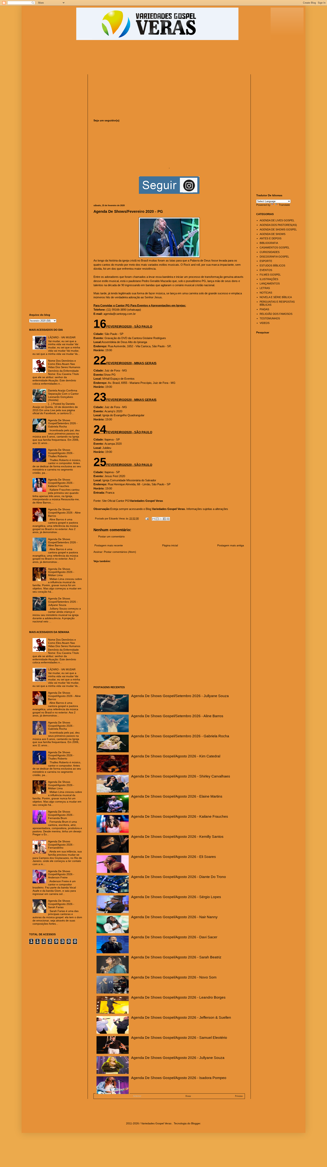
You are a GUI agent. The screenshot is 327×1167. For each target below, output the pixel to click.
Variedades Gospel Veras (146, 500)
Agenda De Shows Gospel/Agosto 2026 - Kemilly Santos (177, 837)
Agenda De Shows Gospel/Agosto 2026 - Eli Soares (173, 857)
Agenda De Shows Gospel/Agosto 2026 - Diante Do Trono (178, 877)
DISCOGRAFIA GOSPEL (274, 256)
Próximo (239, 1096)
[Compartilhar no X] (161, 519)
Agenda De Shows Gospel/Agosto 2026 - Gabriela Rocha (61, 725)
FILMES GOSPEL (270, 274)
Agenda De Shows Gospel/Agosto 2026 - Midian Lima (61, 572)
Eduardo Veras (117, 518)
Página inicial (170, 545)
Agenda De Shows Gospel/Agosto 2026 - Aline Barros (64, 512)
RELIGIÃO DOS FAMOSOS (276, 313)
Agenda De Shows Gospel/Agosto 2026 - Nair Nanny (174, 917)
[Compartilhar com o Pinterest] (168, 519)
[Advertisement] (121, 59)
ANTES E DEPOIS (270, 238)
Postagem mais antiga (230, 545)
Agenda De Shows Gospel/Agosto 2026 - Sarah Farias (61, 904)
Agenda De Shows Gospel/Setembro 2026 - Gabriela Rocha (180, 736)
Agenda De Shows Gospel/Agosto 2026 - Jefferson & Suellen (181, 1017)
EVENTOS (266, 270)
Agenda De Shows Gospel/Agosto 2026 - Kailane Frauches (179, 816)
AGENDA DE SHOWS (272, 234)
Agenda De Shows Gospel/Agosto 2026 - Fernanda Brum (61, 815)
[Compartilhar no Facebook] (164, 519)
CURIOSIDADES (270, 252)
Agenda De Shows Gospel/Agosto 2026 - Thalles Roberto (61, 453)
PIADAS (264, 309)
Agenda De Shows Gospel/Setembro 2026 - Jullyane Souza (180, 696)
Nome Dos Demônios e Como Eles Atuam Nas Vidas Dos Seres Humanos (64, 364)
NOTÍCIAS (266, 292)
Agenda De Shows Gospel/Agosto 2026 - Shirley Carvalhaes (180, 776)
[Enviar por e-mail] (154, 519)
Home (188, 1096)
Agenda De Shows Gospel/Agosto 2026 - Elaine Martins (176, 796)
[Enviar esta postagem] (146, 518)
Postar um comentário (111, 536)
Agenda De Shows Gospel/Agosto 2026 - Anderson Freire (61, 874)
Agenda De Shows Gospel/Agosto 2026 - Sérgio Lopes (176, 897)
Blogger (195, 1123)
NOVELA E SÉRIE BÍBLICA (276, 297)
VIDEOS (264, 322)
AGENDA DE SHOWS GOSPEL (278, 229)
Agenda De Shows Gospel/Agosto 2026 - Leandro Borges (178, 997)
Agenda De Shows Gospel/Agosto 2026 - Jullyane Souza (177, 1058)
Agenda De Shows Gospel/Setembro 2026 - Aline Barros (177, 716)
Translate (284, 204)
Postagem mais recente (108, 545)
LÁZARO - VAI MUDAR (62, 337)
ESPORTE (266, 260)
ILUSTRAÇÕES (269, 279)
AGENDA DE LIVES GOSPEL (277, 220)
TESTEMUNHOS (270, 318)
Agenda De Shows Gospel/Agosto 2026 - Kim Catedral (175, 756)
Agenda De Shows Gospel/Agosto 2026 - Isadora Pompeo (178, 1078)
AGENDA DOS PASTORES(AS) (278, 224)
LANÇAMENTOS (270, 283)
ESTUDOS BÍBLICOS (272, 265)
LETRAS (265, 288)
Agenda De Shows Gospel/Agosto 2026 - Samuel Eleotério (179, 1038)
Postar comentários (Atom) (120, 551)
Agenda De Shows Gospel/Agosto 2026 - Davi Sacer (174, 937)
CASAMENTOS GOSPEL (275, 247)
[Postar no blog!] (157, 519)
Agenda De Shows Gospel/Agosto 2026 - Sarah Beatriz (176, 957)
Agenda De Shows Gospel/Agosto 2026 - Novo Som (173, 977)
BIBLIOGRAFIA (269, 242)
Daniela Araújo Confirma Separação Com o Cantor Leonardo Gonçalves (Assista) (63, 395)
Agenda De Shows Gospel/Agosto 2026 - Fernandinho (61, 844)
